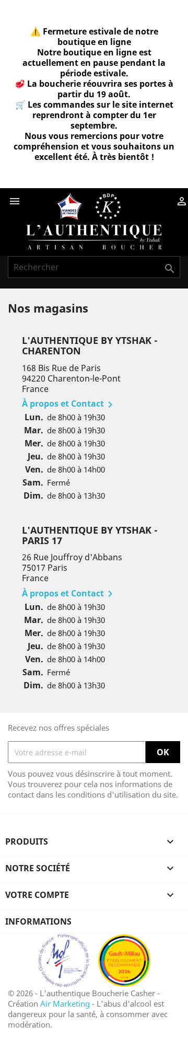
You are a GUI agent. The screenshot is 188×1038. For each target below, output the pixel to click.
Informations (38, 921)
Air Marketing (65, 1003)
